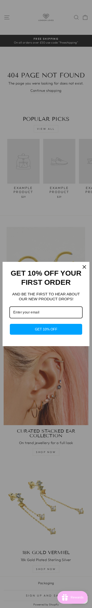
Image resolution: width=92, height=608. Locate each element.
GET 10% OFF (46, 329)
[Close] (84, 267)
